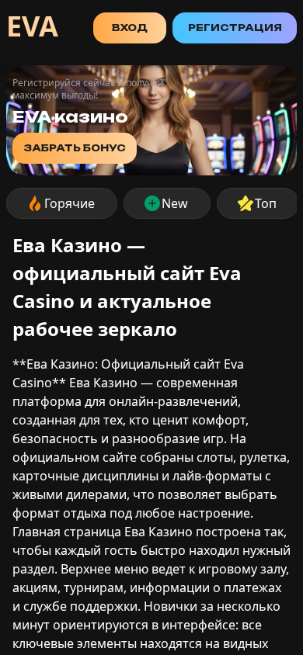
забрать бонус (74, 148)
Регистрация (235, 27)
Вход (130, 27)
